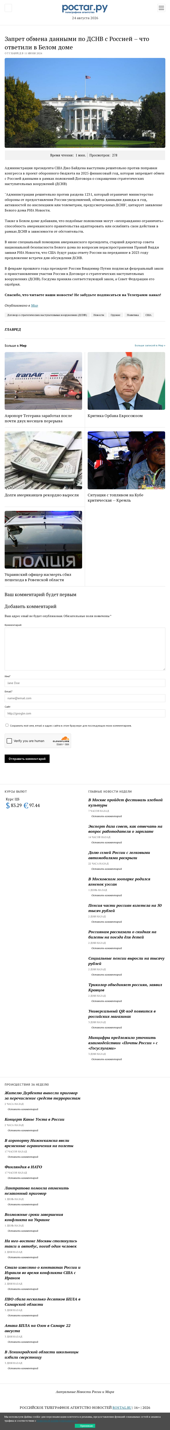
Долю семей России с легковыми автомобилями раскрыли (119, 855)
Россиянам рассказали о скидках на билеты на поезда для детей (122, 934)
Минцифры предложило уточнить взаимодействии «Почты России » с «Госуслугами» (123, 1043)
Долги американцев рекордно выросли (42, 494)
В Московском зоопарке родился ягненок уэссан (119, 881)
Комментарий (13, 625)
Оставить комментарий (106, 816)
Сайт (7, 706)
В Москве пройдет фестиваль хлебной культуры (125, 802)
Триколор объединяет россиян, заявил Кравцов (125, 987)
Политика (133, 315)
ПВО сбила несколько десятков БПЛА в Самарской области (42, 1301)
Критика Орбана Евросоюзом (115, 415)
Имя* (7, 676)
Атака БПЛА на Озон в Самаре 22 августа (37, 1328)
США (148, 315)
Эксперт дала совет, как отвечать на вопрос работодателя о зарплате (125, 829)
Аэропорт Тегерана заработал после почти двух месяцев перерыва (38, 418)
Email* (8, 691)
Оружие (115, 315)
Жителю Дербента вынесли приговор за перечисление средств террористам (42, 1095)
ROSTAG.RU (121, 1407)
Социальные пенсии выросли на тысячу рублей (126, 960)
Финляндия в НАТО (23, 1166)
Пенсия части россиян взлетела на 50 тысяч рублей (125, 908)
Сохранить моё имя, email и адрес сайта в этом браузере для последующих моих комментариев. (71, 725)
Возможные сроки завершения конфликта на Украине (34, 1217)
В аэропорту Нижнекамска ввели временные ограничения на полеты (39, 1143)
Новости (99, 315)
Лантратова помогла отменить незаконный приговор (37, 1190)
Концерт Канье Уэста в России (34, 1119)
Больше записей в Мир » (150, 345)
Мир (34, 305)
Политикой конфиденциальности (57, 1420)
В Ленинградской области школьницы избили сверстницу (41, 1354)
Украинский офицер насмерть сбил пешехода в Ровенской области (38, 577)
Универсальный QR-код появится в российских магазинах (122, 1013)
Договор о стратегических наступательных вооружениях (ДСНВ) (47, 315)
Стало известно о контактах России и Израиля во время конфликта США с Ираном (43, 1272)
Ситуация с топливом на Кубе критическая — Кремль (115, 497)
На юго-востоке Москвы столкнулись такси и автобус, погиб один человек (41, 1243)
